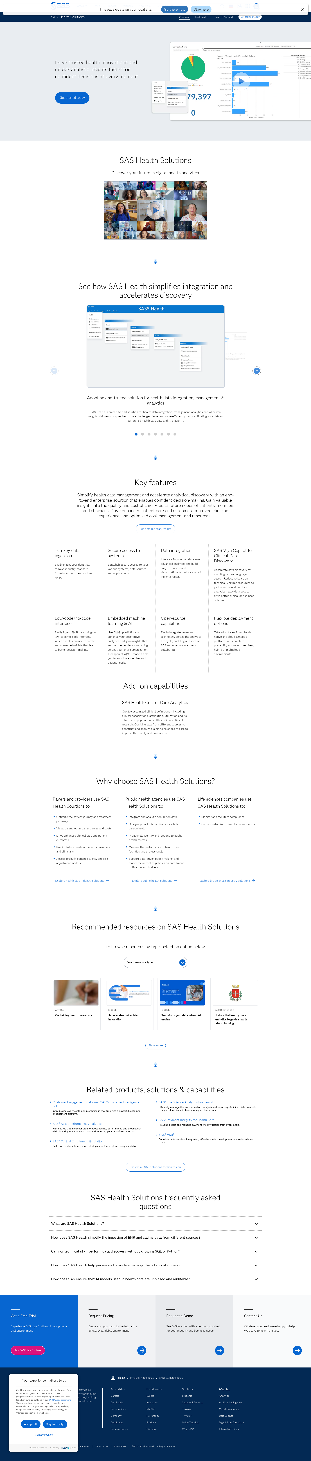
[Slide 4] (155, 435)
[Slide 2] (142, 435)
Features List (202, 17)
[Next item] (257, 371)
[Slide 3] (149, 435)
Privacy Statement (81, 1446)
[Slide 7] (175, 435)
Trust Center (120, 1446)
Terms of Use (102, 1446)
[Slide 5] (162, 435)
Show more (155, 1045)
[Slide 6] (168, 435)
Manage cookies (44, 1434)
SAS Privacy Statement (60, 1399)
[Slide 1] (136, 435)
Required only (55, 1424)
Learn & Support (224, 17)
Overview (184, 17)
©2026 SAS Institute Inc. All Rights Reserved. (154, 1446)
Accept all (30, 1424)
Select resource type (140, 962)
